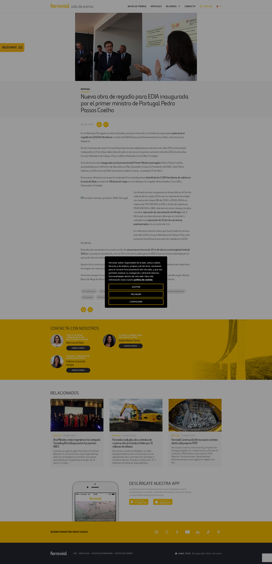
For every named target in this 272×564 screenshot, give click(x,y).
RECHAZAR (136, 294)
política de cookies (143, 279)
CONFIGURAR (136, 301)
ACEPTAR (136, 286)
